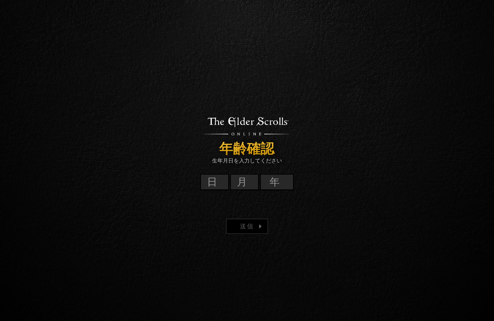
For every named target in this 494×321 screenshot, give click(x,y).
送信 (247, 226)
